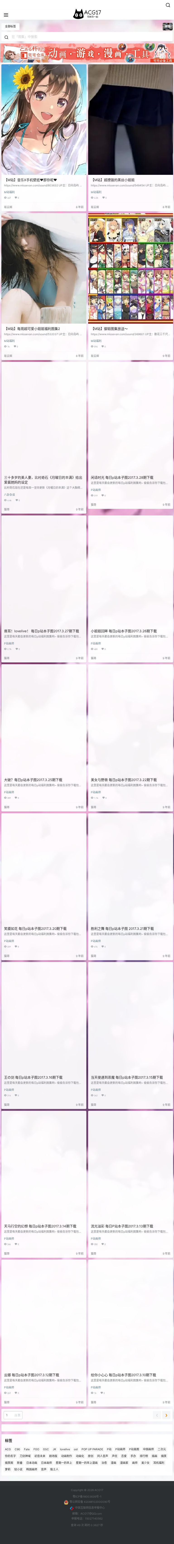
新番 (19, 1462)
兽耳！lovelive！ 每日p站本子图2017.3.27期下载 (41, 631)
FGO (36, 1449)
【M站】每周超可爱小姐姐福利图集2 (32, 329)
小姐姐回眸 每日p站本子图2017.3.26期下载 (124, 631)
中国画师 (148, 1449)
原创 (90, 1456)
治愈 (104, 1462)
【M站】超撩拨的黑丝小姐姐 (113, 180)
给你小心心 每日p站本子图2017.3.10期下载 (123, 1375)
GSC (46, 1449)
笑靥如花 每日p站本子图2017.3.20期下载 (35, 928)
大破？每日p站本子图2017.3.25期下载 (33, 780)
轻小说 (18, 1469)
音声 (43, 1469)
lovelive (65, 1449)
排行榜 (144, 1456)
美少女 (145, 1462)
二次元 (162, 1449)
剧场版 (53, 1456)
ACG (8, 1449)
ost (76, 1449)
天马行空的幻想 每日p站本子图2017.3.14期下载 (40, 1226)
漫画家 (124, 1462)
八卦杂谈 (9, 494)
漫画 (113, 1462)
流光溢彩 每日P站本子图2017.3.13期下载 (122, 1226)
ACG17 (98, 1490)
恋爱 (124, 1456)
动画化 (80, 1456)
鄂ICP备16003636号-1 (87, 1496)
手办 (133, 1456)
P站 (109, 1449)
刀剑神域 (25, 1456)
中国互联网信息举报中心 (90, 1507)
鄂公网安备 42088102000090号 (90, 1501)
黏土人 (54, 1469)
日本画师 (46, 1462)
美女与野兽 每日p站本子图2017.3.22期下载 (124, 780)
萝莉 (7, 1469)
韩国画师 (31, 1469)
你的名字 (10, 1456)
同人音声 (102, 1456)
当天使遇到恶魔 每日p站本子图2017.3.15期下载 (127, 1077)
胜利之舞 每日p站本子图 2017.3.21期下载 (122, 928)
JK (54, 1449)
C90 (17, 1449)
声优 (114, 1456)
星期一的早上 (64, 1462)
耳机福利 (158, 1462)
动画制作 (66, 1456)
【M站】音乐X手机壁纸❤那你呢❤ (30, 180)
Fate (27, 1449)
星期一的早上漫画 (87, 1462)
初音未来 (39, 1456)
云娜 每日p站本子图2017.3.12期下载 (31, 1375)
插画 (154, 1456)
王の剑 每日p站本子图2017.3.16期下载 (33, 1077)
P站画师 (96, 490)
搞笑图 (9, 1462)
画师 (135, 1462)
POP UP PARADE (92, 1449)
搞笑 (164, 1456)
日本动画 (31, 1462)
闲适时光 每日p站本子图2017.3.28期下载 (122, 477)
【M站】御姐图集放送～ (109, 329)
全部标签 (10, 26)
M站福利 (9, 192)
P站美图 (134, 1449)
